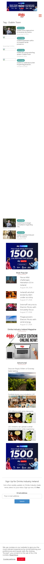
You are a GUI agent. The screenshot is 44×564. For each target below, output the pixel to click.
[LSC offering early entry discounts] (22, 418)
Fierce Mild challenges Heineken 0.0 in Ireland (26, 281)
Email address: (22, 493)
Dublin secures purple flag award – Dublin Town (26, 53)
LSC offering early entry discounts (20, 411)
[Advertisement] (22, 530)
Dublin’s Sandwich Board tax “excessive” (25, 236)
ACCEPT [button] (21, 559)
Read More (13, 555)
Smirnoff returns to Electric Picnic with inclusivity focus (28, 307)
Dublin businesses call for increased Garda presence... (25, 42)
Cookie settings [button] (9, 559)
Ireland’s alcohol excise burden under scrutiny (27, 294)
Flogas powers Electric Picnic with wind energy (28, 319)
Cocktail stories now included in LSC (21, 394)
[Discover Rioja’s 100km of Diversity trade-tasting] (22, 381)
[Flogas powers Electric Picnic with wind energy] (13, 319)
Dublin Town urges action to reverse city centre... (25, 31)
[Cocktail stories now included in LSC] (22, 401)
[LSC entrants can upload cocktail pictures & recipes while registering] (22, 435)
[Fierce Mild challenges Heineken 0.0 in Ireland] (13, 279)
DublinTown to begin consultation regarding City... (25, 224)
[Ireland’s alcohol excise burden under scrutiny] (13, 294)
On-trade (21, 28)
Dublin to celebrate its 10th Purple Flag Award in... (26, 63)
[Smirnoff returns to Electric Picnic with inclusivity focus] (13, 307)
